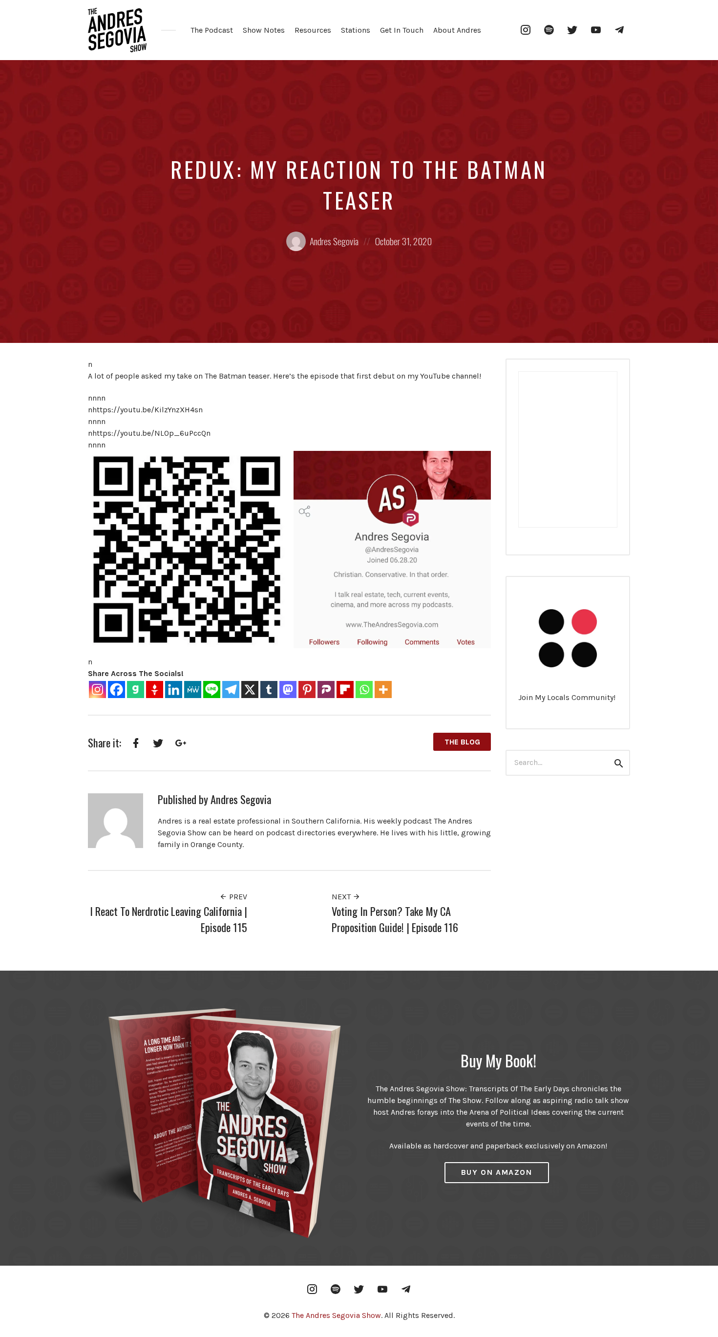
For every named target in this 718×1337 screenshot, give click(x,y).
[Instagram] (97, 689)
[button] (187, 550)
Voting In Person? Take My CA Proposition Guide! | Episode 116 (395, 919)
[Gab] (135, 689)
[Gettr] (154, 689)
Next (342, 896)
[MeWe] (192, 689)
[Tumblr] (268, 689)
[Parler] (326, 689)
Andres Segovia (334, 241)
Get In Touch (401, 30)
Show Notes (264, 30)
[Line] (211, 689)
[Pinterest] (307, 689)
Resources (313, 30)
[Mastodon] (287, 689)
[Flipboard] (345, 689)
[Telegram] (230, 689)
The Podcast (211, 30)
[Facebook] (116, 689)
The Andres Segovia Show (336, 1315)
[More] (383, 689)
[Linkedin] (173, 689)
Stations (355, 30)
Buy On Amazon (496, 1172)
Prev (237, 896)
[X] (249, 689)
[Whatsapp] (364, 689)
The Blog (462, 741)
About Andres (457, 30)
